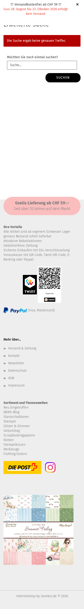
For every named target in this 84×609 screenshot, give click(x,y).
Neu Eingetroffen (16, 407)
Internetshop (25, 596)
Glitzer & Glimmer (17, 426)
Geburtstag (12, 431)
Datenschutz (17, 371)
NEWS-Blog (11, 412)
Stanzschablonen (16, 417)
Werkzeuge (11, 449)
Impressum (16, 385)
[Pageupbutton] (71, 602)
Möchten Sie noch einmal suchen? (32, 57)
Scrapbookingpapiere (19, 435)
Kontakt (14, 356)
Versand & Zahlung (22, 348)
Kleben (9, 440)
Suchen (63, 78)
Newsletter (16, 363)
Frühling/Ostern (15, 454)
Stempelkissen (14, 445)
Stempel (10, 421)
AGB (11, 378)
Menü (7, 7)
